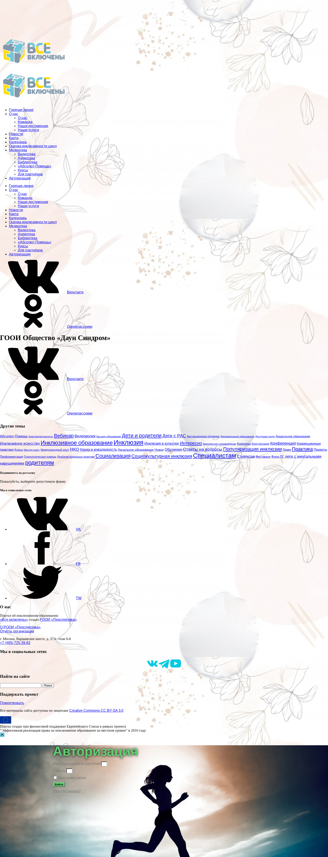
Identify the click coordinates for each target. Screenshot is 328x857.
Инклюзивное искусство (20, 443)
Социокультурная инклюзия (161, 456)
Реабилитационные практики (76, 456)
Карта (14, 138)
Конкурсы (244, 443)
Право (287, 449)
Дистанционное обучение (203, 436)
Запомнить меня (71, 778)
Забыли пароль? (67, 791)
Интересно (191, 443)
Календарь (18, 142)
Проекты (320, 449)
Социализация (113, 456)
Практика (302, 449)
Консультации (260, 443)
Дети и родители (142, 435)
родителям (39, 462)
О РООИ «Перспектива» (20, 627)
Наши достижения (33, 126)
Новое (159, 449)
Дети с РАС (174, 435)
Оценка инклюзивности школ (33, 146)
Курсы (23, 170)
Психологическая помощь (40, 456)
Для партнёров (30, 174)
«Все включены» (14, 619)
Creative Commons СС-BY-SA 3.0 (96, 710)
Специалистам (214, 455)
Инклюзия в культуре (161, 443)
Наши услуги (28, 130)
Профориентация (11, 456)
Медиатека (18, 150)
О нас (13, 114)
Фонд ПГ (277, 456)
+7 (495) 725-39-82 (15, 643)
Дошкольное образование (293, 436)
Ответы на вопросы (202, 449)
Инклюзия (128, 442)
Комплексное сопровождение (219, 443)
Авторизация (20, 178)
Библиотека (27, 162)
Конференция (283, 443)
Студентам (246, 456)
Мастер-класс (32, 450)
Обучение (173, 449)
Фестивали (263, 456)
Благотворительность (41, 436)
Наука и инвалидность (98, 449)
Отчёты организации (17, 631)
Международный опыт (55, 450)
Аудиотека (26, 158)
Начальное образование (136, 449)
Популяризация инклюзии (252, 449)
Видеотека (26, 154)
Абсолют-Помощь (14, 436)
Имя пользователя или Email (76, 764)
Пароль (59, 771)
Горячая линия (21, 110)
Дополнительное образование (237, 436)
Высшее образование (108, 436)
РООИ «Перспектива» (58, 619)
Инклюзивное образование (77, 443)
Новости (16, 134)
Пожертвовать (12, 703)
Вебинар (64, 435)
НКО (74, 449)
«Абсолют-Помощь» (34, 166)
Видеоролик (85, 436)
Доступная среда (265, 436)
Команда (25, 122)
